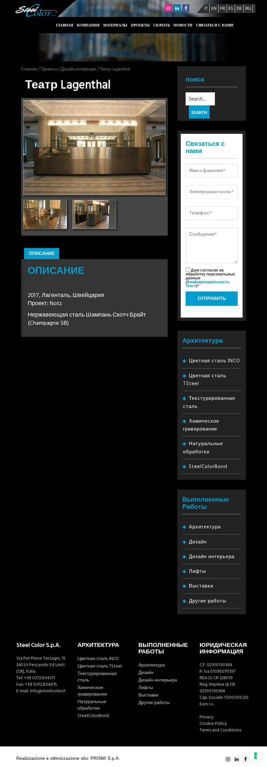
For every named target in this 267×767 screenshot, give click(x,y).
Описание (42, 253)
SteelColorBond (208, 466)
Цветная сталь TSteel (99, 666)
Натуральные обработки (91, 705)
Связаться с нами (214, 25)
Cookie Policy (213, 723)
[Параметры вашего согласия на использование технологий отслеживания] (255, 755)
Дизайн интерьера (78, 69)
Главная (29, 69)
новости (183, 25)
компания (88, 25)
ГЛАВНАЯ (64, 25)
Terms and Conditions (220, 730)
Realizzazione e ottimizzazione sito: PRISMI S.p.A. (68, 758)
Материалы (115, 25)
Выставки (201, 586)
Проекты (140, 25)
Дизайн (198, 542)
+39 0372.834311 (39, 678)
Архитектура (205, 527)
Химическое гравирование (92, 690)
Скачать (161, 25)
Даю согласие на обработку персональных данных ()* (210, 278)
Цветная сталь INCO (214, 360)
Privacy (207, 717)
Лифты (197, 571)
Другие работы (207, 601)
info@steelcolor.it (48, 691)
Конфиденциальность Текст (208, 284)
